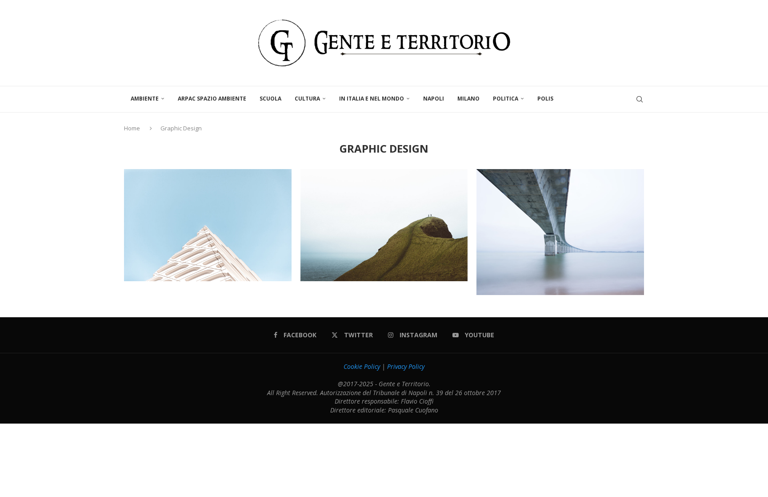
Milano (468, 98)
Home (132, 128)
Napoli (433, 98)
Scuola (270, 98)
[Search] (639, 99)
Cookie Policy (362, 366)
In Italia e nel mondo (371, 98)
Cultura (307, 98)
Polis (545, 98)
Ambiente (145, 98)
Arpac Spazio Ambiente (212, 98)
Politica (505, 98)
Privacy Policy (405, 366)
